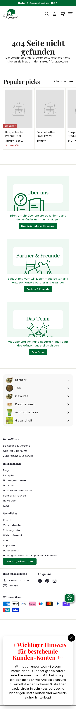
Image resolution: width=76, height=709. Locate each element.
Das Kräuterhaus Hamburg (38, 226)
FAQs (6, 506)
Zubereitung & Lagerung (18, 456)
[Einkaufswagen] (62, 13)
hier (24, 61)
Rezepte (8, 475)
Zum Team (38, 352)
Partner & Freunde (38, 289)
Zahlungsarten (12, 530)
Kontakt (8, 520)
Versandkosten (13, 525)
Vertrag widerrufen (20, 561)
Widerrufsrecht (12, 535)
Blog (6, 470)
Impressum (10, 545)
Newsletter (10, 500)
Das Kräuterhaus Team (17, 490)
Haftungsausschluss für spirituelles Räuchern (31, 555)
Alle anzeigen (63, 81)
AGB (5, 540)
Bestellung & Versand (16, 445)
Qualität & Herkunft (15, 451)
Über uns (8, 485)
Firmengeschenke (14, 480)
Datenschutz (11, 550)
